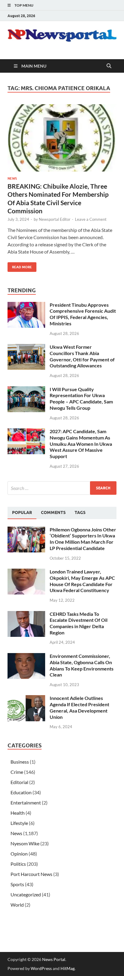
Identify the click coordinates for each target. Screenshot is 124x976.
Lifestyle (19, 823)
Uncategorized (26, 894)
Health (18, 813)
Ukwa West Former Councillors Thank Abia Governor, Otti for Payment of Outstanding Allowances (82, 356)
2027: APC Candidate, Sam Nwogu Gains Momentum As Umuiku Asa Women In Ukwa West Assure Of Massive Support (81, 443)
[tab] (22, 513)
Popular (22, 512)
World (17, 905)
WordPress (41, 968)
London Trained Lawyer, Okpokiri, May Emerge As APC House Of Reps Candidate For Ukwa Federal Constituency (82, 581)
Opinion (19, 853)
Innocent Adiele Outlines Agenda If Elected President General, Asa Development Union (79, 707)
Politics (18, 864)
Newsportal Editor (54, 219)
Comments (53, 512)
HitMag (67, 968)
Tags (80, 512)
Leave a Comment (91, 219)
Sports (17, 884)
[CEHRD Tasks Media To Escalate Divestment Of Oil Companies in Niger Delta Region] (26, 614)
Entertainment (26, 802)
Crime (17, 772)
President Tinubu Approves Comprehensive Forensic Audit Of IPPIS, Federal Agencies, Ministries (83, 314)
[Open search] (108, 66)
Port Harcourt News (31, 874)
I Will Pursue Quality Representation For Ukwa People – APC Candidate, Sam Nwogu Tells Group (81, 398)
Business (20, 762)
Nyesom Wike (25, 843)
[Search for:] (62, 488)
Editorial (19, 782)
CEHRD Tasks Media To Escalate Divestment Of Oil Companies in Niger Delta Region (78, 623)
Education (21, 792)
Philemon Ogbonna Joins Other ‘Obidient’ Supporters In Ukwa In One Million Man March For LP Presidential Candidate (83, 539)
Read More (20, 265)
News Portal (53, 959)
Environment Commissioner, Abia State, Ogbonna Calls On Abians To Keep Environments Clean (81, 665)
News (12, 178)
